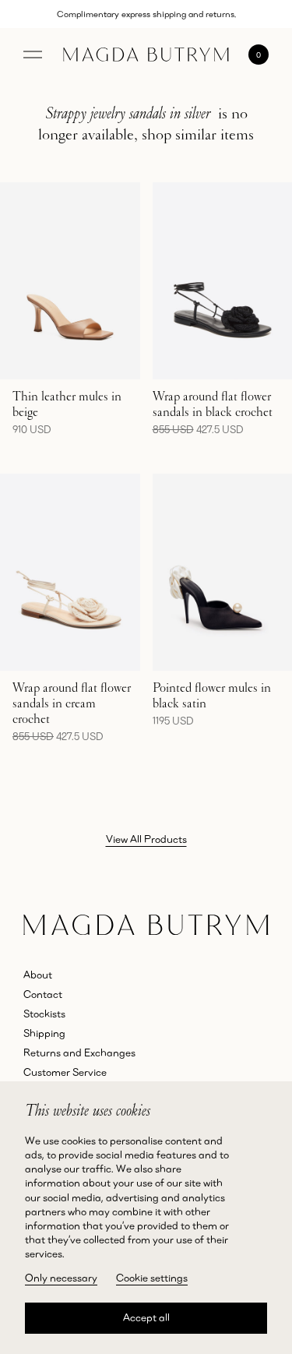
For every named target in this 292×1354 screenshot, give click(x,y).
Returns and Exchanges (79, 1052)
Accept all (146, 1317)
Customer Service (65, 1072)
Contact (42, 994)
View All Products (146, 839)
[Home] (146, 54)
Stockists (44, 1013)
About (37, 974)
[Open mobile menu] (32, 54)
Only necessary (61, 1277)
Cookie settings (152, 1277)
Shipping (44, 1033)
